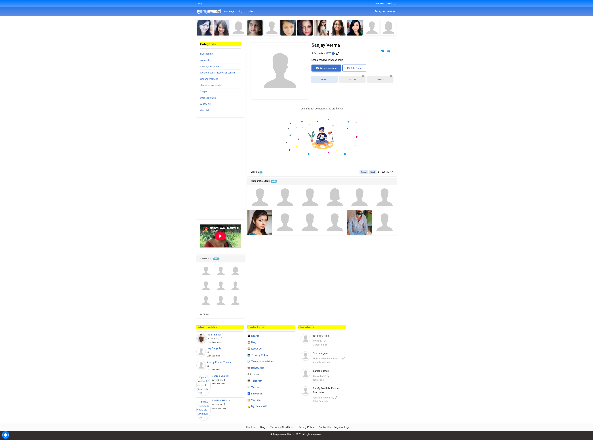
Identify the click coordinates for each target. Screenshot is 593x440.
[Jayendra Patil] (206, 271)
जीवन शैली (205, 110)
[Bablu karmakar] (334, 222)
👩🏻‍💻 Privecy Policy (257, 355)
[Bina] (359, 197)
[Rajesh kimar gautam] (220, 286)
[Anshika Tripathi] (203, 409)
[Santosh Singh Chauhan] (359, 222)
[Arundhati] (371, 28)
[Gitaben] (204, 28)
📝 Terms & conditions (260, 361)
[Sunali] (305, 28)
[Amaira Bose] (235, 271)
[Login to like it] (389, 51)
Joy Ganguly (214, 348)
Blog (200, 3)
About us (250, 427)
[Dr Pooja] (355, 28)
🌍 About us (254, 348)
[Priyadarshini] (284, 197)
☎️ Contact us (255, 368)
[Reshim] (338, 28)
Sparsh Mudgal (220, 376)
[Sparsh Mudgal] (203, 385)
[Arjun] (259, 197)
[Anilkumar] (220, 300)
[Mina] (321, 28)
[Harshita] (388, 28)
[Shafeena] (288, 28)
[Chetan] (235, 286)
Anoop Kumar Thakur (219, 362)
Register (381, 11)
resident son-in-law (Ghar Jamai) (217, 72)
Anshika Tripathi (221, 400)
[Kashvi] (238, 28)
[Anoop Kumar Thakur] (201, 365)
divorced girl (206, 53)
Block (372, 172)
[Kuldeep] (206, 300)
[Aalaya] (384, 222)
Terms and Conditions (282, 427)
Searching (390, 3)
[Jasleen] (384, 197)
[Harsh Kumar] (220, 271)
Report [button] (364, 172)
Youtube (256, 400)
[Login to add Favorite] (382, 51)
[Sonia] (259, 222)
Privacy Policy (306, 427)
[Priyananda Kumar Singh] (284, 222)
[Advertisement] (220, 169)
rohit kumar (214, 334)
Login (392, 11)
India (274, 181)
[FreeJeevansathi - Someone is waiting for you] (209, 11)
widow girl (205, 104)
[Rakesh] (235, 300)
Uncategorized (208, 97)
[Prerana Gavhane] (255, 28)
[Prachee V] (221, 28)
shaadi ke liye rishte (210, 85)
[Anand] (309, 197)
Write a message (328, 68)
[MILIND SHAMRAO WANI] (206, 286)
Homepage (229, 11)
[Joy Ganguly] (201, 351)
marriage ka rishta (209, 66)
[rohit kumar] (201, 338)
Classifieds (250, 11)
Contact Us (379, 3)
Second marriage (209, 79)
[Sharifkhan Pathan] (309, 222)
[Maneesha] (334, 197)
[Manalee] (271, 28)
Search (255, 335)
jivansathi (205, 60)
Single (203, 91)
